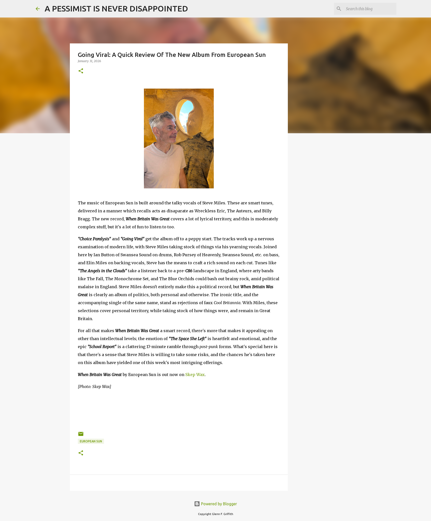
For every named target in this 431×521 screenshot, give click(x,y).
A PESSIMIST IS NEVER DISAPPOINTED (116, 8)
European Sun (91, 441)
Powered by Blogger (218, 504)
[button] (81, 71)
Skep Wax (195, 374)
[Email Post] (81, 435)
